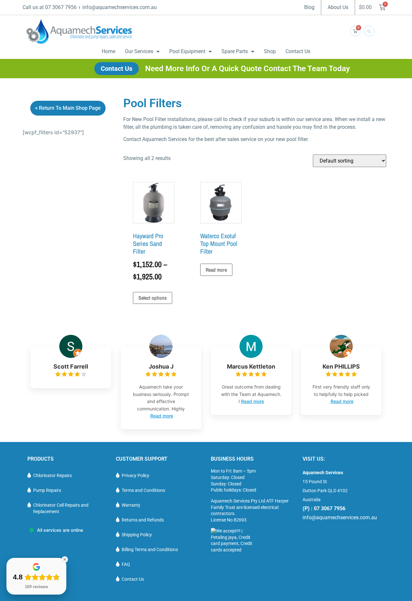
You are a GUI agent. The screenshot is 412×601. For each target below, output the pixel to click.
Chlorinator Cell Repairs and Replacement (61, 508)
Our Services (139, 51)
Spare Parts (234, 51)
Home (108, 51)
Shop (270, 51)
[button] (369, 31)
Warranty (131, 505)
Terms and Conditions (143, 490)
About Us (338, 7)
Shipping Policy (137, 534)
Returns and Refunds (143, 519)
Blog (309, 7)
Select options (152, 297)
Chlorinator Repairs (52, 475)
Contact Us (298, 51)
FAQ (126, 564)
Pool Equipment (187, 51)
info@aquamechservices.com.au (340, 517)
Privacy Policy (135, 475)
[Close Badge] (64, 559)
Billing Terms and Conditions (150, 549)
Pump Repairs (47, 490)
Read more (216, 269)
